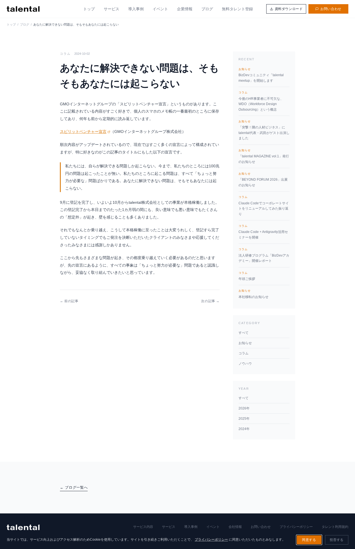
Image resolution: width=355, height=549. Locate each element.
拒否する (337, 540)
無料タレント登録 (237, 9)
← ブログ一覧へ (74, 487)
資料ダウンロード (289, 9)
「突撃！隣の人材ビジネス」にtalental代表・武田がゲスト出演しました (264, 130)
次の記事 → (210, 301)
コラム (243, 353)
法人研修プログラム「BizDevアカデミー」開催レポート (264, 255)
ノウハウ (245, 364)
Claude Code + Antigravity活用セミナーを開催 (263, 231)
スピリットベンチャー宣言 (83, 131)
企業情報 (184, 9)
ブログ (207, 9)
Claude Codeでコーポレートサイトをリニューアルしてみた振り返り (264, 205)
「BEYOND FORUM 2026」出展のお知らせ (263, 179)
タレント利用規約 (335, 527)
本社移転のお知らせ (253, 294)
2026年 (244, 408)
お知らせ (245, 343)
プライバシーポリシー (296, 527)
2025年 (244, 419)
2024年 (244, 429)
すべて (243, 333)
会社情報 (235, 527)
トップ (89, 9)
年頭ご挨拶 (247, 276)
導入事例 (136, 9)
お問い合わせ (330, 9)
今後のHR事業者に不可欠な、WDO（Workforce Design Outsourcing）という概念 (261, 101)
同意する (309, 540)
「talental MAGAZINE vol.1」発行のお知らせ (264, 156)
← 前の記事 (69, 301)
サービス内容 (143, 527)
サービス (111, 9)
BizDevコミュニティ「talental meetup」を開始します (261, 75)
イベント (160, 9)
